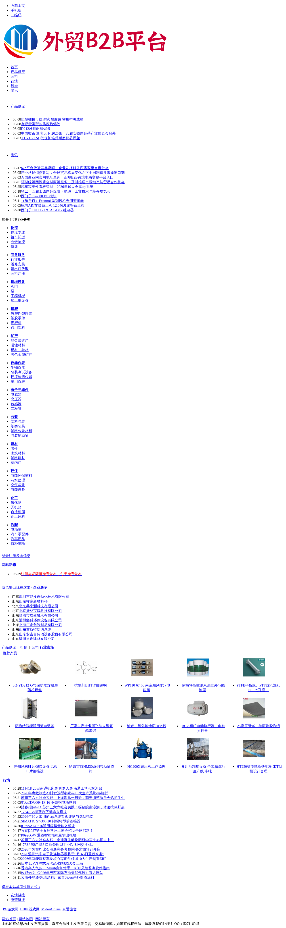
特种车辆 (18, 543)
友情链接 (18, 895)
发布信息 (23, 556)
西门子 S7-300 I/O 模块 (39, 196)
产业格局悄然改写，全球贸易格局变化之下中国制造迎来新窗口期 (73, 173)
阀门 (14, 286)
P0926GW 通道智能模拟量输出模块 (48, 835)
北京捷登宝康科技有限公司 (40, 611)
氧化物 (16, 502)
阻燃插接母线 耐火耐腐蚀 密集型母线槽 (52, 119)
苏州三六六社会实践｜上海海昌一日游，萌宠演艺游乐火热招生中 (73, 798)
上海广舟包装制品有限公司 (40, 625)
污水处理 (18, 480)
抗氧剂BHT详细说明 (90, 685)
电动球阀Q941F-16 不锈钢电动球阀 (48, 802)
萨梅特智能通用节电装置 (34, 726)
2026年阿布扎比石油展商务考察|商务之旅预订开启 (60, 849)
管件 (14, 448)
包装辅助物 (20, 435)
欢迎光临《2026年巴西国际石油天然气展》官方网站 (62, 873)
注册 (12, 556)
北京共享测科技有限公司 (38, 606)
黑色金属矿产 (21, 354)
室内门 (16, 462)
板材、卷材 (20, 350)
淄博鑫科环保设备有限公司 (40, 620)
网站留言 (42, 919)
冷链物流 (18, 242)
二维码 (16, 15)
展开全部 (9, 219)
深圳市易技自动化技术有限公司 (44, 597)
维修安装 (18, 264)
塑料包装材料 (21, 431)
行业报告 (18, 259)
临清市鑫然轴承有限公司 (38, 615)
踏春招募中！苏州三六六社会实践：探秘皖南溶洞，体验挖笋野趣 (73, 807)
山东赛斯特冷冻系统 (35, 629)
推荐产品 (10, 653)
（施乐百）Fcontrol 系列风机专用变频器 (52, 201)
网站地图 (26, 919)
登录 (5, 556)
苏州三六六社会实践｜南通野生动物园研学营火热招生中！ (67, 840)
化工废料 (18, 516)
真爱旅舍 (69, 909)
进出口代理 (20, 269)
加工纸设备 (20, 300)
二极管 (16, 408)
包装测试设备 (21, 372)
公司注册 (18, 273)
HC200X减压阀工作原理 (146, 766)
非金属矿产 (20, 340)
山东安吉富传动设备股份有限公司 (46, 634)
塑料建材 (18, 458)
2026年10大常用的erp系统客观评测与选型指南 (57, 816)
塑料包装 (18, 421)
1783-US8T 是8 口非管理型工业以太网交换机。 (58, 845)
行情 (23, 647)
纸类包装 (18, 426)
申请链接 (18, 900)
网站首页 (9, 919)
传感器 (16, 404)
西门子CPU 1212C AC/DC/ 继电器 (47, 210)
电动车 (16, 529)
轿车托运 (18, 237)
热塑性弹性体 (21, 313)
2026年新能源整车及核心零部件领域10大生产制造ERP (63, 859)
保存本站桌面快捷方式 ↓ (21, 887)
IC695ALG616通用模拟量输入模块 (48, 826)
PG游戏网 (10, 909)
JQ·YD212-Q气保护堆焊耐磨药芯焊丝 (50, 138)
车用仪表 (18, 381)
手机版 (16, 10)
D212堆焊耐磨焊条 (35, 129)
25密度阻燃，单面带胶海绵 (258, 726)
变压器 (16, 399)
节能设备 (18, 489)
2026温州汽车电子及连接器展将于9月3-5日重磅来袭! (62, 854)
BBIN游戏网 (30, 909)
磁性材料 (18, 345)
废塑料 (16, 323)
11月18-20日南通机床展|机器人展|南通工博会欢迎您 (61, 788)
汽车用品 (18, 539)
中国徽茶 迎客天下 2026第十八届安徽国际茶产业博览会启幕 (68, 133)
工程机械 (18, 296)
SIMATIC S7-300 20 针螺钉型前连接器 (50, 821)
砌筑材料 (18, 453)
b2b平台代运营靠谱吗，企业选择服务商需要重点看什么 (65, 168)
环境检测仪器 (21, 377)
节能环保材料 (21, 475)
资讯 (14, 155)
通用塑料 (18, 327)
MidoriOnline (51, 909)
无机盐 (16, 507)
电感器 (16, 394)
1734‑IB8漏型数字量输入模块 (44, 812)
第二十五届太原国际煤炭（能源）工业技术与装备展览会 (65, 191)
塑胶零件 (18, 318)
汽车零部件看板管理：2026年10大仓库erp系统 (57, 187)
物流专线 (18, 232)
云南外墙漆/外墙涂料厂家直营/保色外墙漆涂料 (57, 877)
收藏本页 (18, 6)
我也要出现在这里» (17, 587)
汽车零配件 (20, 534)
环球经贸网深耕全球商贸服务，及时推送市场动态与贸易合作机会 (73, 182)
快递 (14, 246)
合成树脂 (18, 512)
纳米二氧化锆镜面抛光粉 (146, 726)
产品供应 (18, 106)
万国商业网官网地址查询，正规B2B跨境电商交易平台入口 (67, 177)
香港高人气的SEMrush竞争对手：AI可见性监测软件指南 (65, 868)
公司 (35, 647)
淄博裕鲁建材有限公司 (37, 639)
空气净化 (18, 485)
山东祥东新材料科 (33, 601)
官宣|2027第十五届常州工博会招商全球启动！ (57, 830)
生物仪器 (18, 367)
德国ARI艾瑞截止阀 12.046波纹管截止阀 (52, 205)
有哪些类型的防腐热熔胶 (40, 124)
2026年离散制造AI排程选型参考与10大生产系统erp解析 (64, 793)
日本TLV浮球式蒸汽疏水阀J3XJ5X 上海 (52, 863)
